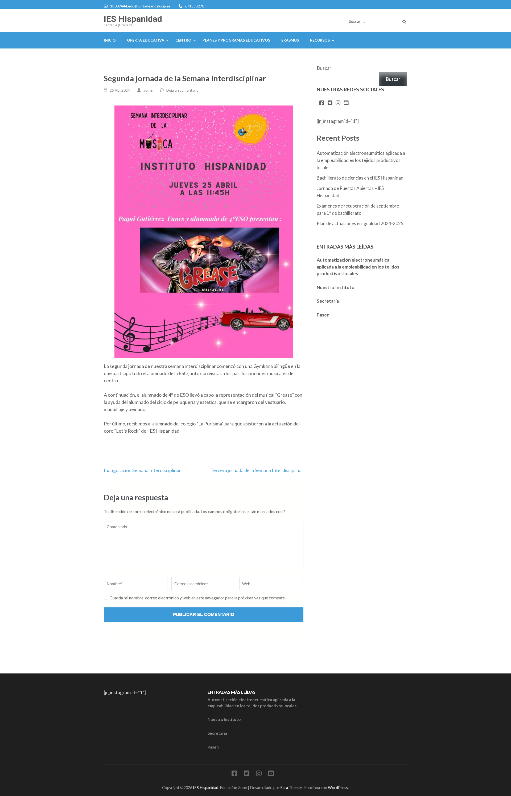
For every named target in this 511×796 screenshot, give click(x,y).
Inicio (110, 40)
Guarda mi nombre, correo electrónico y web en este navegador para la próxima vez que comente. (197, 597)
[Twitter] (330, 103)
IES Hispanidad (133, 19)
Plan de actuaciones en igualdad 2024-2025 (360, 223)
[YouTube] (346, 103)
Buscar (324, 68)
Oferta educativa (145, 40)
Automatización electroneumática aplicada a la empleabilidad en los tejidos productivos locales (361, 160)
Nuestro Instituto (336, 287)
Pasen (323, 315)
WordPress (338, 787)
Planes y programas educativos (236, 40)
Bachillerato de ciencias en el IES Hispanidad (360, 178)
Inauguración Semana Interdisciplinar (142, 470)
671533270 (194, 6)
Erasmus (290, 40)
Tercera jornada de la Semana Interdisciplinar (257, 470)
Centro (183, 40)
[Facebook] (321, 103)
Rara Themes (291, 787)
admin (148, 90)
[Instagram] (338, 103)
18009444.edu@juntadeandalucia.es (140, 6)
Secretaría (328, 301)
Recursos (320, 40)
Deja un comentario (182, 90)
